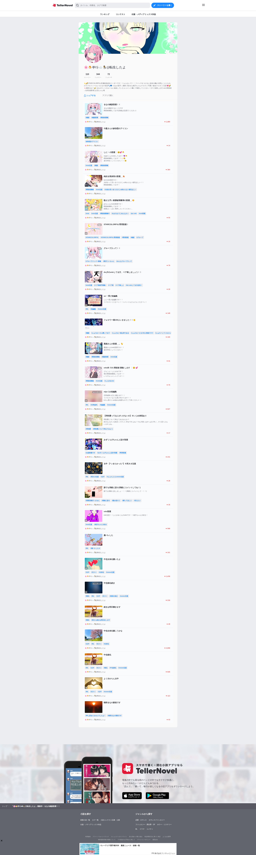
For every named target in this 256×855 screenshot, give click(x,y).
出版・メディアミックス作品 (90, 824)
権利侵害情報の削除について (106, 839)
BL (136, 829)
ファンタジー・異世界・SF (145, 824)
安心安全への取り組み (135, 836)
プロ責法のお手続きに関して (126, 839)
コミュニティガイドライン (119, 836)
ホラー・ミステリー (164, 824)
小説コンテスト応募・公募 (110, 820)
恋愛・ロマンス (141, 820)
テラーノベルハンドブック (101, 836)
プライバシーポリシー (143, 839)
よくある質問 (167, 836)
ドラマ (142, 829)
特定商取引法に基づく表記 (153, 836)
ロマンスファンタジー (157, 820)
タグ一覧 (95, 820)
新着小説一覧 (85, 820)
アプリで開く (108, 95)
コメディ (150, 829)
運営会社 (155, 839)
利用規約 (88, 836)
